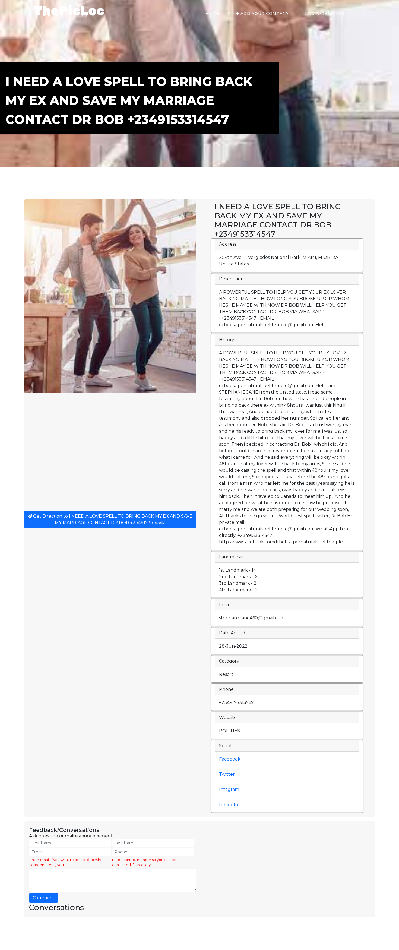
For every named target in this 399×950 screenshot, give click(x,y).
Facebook (229, 759)
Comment (44, 897)
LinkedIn (228, 804)
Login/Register (324, 13)
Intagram (229, 789)
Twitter (227, 774)
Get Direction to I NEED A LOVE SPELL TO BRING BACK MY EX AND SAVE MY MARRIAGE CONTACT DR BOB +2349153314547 (112, 519)
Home (212, 13)
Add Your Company (264, 13)
